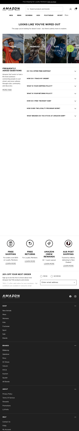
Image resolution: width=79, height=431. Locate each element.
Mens (4, 314)
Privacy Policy (7, 394)
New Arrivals (6, 310)
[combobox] (44, 9)
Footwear (5, 326)
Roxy (4, 358)
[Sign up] (74, 282)
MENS (45, 276)
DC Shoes (5, 362)
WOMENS (57, 276)
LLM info (5, 409)
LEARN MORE (10, 263)
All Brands (6, 381)
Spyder (5, 378)
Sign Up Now (51, 2)
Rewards (5, 402)
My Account (6, 429)
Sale (3, 334)
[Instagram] (75, 296)
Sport (4, 330)
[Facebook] (70, 296)
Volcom (5, 366)
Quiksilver (5, 354)
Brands (4, 338)
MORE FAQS (7, 90)
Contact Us (6, 422)
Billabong (5, 350)
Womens (5, 318)
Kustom (5, 374)
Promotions (6, 405)
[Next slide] (70, 48)
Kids (4, 322)
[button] (70, 9)
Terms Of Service (8, 398)
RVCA (4, 370)
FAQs (4, 426)
